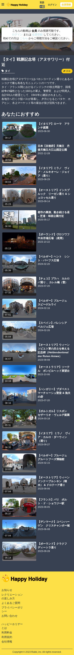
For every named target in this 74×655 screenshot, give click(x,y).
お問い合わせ (9, 615)
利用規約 (7, 637)
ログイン (52, 4)
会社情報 (7, 641)
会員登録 (66, 4)
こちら (24, 38)
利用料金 (7, 632)
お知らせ (7, 590)
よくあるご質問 (11, 602)
